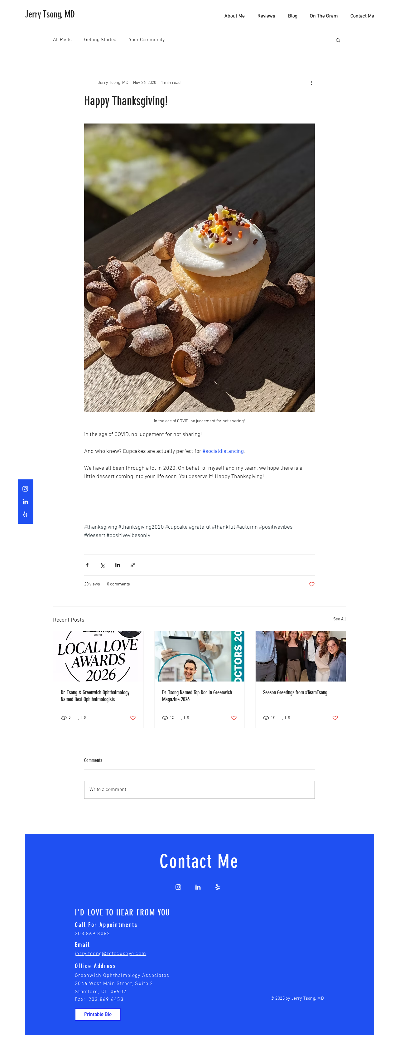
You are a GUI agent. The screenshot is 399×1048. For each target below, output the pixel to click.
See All (339, 619)
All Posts (62, 40)
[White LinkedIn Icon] (25, 501)
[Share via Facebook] (87, 565)
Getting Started (100, 40)
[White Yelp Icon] (25, 514)
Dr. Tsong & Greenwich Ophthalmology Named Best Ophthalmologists (95, 696)
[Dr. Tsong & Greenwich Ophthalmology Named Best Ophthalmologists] (98, 656)
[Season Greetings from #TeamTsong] (301, 656)
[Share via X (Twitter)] (102, 565)
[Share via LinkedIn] (118, 565)
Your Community (147, 40)
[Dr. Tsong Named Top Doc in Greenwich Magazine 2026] (200, 656)
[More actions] (311, 82)
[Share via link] (133, 565)
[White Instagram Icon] (25, 488)
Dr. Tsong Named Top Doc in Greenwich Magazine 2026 (197, 696)
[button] (338, 39)
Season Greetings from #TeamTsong (295, 692)
